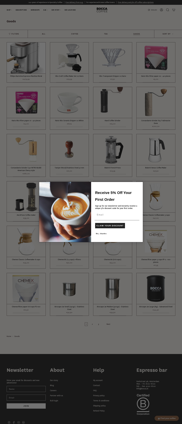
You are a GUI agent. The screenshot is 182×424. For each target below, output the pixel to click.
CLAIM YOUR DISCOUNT (110, 226)
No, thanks (101, 234)
